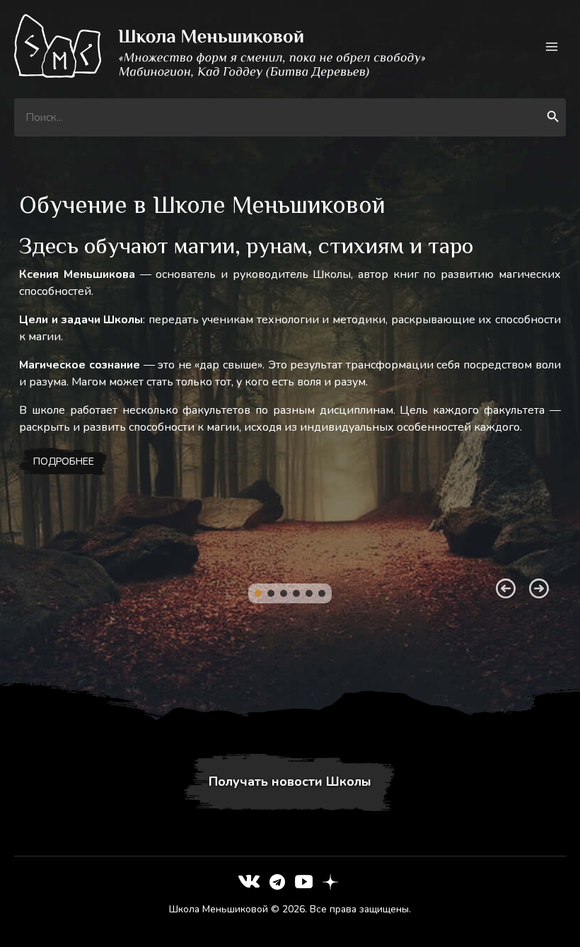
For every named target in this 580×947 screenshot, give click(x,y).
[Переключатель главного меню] (552, 46)
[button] (258, 593)
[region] (289, 421)
